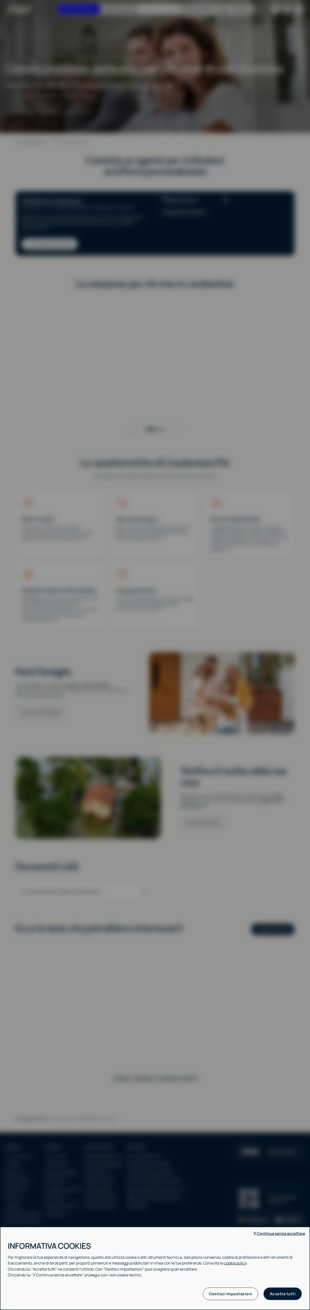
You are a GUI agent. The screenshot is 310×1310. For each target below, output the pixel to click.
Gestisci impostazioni (230, 1293)
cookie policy (235, 1263)
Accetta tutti (283, 1293)
